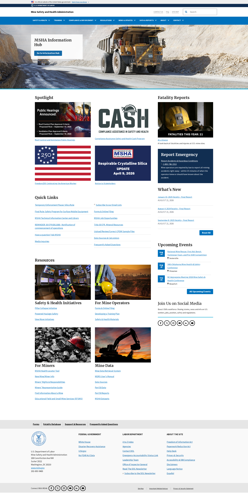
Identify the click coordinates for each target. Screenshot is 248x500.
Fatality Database (52, 424)
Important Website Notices (158, 488)
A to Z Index (128, 442)
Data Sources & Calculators (106, 238)
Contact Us (158, 12)
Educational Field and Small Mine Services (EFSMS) (59, 398)
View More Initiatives (44, 319)
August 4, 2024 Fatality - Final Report (174, 208)
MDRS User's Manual (104, 376)
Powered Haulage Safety (46, 313)
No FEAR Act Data (87, 455)
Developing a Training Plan (107, 313)
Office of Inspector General (135, 464)
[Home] (39, 439)
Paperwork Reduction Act (179, 446)
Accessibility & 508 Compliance (181, 460)
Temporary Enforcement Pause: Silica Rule (54, 205)
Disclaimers (172, 464)
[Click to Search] (186, 12)
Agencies (127, 446)
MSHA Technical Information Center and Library (57, 218)
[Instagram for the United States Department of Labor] (173, 323)
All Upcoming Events (200, 291)
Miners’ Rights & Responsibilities (50, 382)
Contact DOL (128, 451)
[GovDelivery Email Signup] (192, 323)
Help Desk (171, 451)
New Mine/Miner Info (44, 376)
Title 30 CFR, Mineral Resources (108, 224)
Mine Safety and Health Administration (52, 11)
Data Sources (101, 382)
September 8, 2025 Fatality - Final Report (176, 220)
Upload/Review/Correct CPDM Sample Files (114, 231)
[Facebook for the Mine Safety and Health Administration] (160, 323)
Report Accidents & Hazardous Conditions (179, 160)
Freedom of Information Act (180, 442)
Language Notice (175, 468)
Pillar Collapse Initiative (46, 308)
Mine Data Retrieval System (108, 371)
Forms (36, 424)
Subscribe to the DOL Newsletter (139, 473)
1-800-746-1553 (170, 164)
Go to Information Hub (48, 53)
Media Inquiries (42, 241)
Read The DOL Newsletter (135, 468)
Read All (206, 232)
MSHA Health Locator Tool (47, 371)
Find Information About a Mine (49, 393)
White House (84, 442)
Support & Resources (75, 424)
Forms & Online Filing (104, 211)
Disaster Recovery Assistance (92, 446)
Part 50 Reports (102, 393)
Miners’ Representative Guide (49, 387)
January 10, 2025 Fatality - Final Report (175, 197)
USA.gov (82, 451)
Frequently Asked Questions (107, 244)
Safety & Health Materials (107, 319)
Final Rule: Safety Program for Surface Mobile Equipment (61, 211)
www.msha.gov (38, 468)
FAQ (167, 12)
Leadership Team (130, 460)
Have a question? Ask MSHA (48, 234)
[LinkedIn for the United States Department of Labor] (186, 323)
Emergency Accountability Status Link (140, 455)
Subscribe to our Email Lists (109, 205)
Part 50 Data (100, 387)
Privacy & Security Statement (183, 488)
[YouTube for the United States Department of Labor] (179, 323)
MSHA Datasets (102, 398)
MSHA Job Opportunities (105, 218)
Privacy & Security (175, 455)
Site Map (175, 12)
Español (170, 473)
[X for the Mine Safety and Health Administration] (167, 323)
